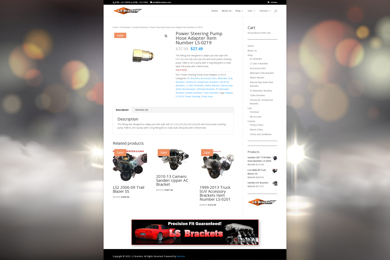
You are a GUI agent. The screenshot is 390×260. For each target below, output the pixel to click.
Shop (238, 11)
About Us (226, 11)
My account (255, 116)
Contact (263, 11)
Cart (250, 11)
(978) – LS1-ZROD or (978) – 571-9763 (131, 2)
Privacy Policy (256, 124)
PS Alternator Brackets (261, 90)
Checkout (254, 111)
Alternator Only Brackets (262, 73)
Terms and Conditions (261, 134)
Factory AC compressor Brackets (202, 81)
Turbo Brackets (211, 92)
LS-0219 (180, 96)
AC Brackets (125, 27)
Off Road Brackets (206, 89)
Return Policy (256, 129)
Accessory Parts (208, 78)
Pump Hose (207, 96)
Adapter (229, 92)
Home (214, 11)
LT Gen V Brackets (195, 85)
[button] (166, 36)
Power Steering (192, 96)
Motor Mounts (212, 85)
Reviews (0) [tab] (141, 109)
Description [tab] (122, 109)
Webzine (181, 256)
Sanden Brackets (140, 27)
